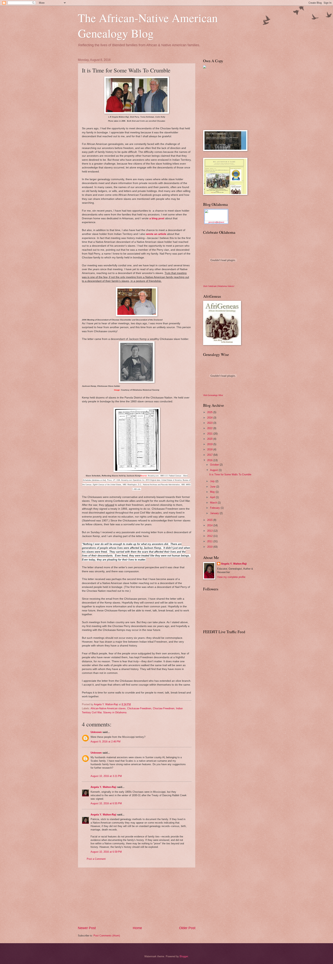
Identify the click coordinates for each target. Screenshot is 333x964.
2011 (210, 541)
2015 (210, 520)
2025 (210, 412)
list (218, 222)
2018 (210, 449)
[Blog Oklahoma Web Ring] (216, 215)
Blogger (184, 956)
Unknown (96, 732)
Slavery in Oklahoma (114, 712)
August (214, 470)
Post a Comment (96, 858)
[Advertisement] (137, 896)
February (215, 507)
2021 (210, 433)
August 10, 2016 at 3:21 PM (106, 776)
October (215, 464)
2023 (210, 422)
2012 (210, 536)
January (215, 513)
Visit (218, 286)
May (213, 491)
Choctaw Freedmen (163, 708)
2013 (210, 530)
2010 (210, 546)
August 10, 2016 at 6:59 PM (106, 851)
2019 (210, 444)
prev (211, 222)
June (213, 486)
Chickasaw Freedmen (139, 708)
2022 (210, 428)
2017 (210, 454)
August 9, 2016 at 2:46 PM (105, 741)
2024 (210, 417)
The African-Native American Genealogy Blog (148, 25)
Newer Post (87, 928)
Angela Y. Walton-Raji (103, 787)
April (213, 497)
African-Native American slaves (108, 708)
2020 (210, 438)
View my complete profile (231, 577)
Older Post (187, 928)
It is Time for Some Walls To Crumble (230, 474)
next (222, 222)
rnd (214, 222)
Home (137, 928)
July (212, 481)
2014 (210, 525)
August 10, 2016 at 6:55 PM (106, 803)
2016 (210, 460)
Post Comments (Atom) (106, 935)
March (214, 502)
